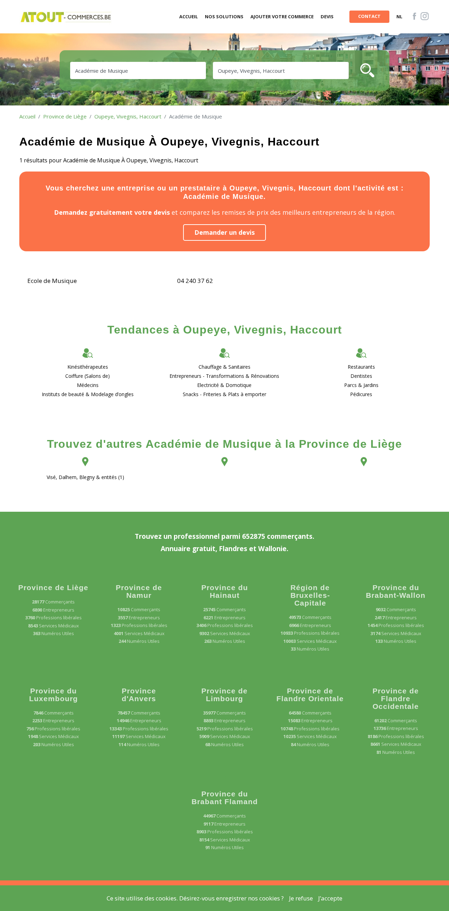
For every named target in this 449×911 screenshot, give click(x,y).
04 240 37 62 (195, 281)
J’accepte (330, 898)
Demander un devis (224, 232)
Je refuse (301, 898)
